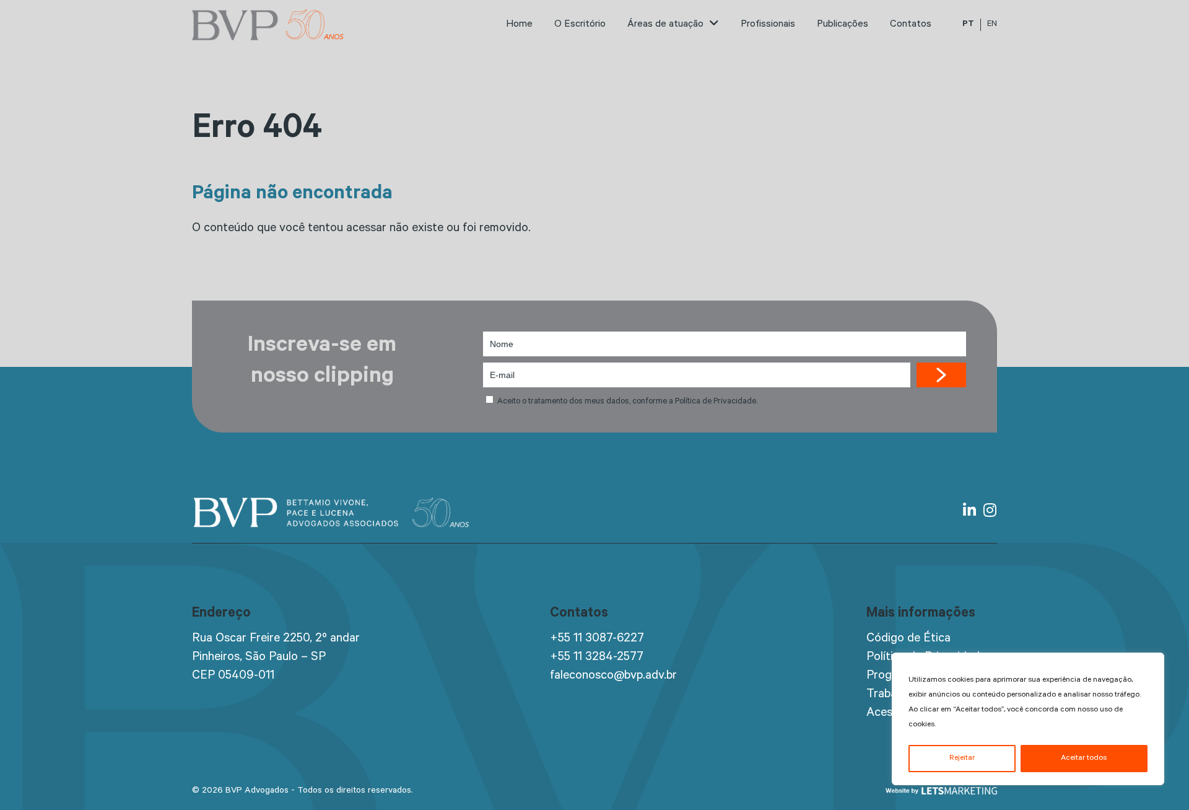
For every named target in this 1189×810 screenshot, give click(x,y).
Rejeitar (962, 758)
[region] (1028, 719)
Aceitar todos (1084, 758)
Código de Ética (908, 639)
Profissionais (768, 24)
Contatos (910, 24)
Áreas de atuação (666, 24)
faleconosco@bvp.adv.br (613, 677)
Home (519, 24)
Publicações (842, 24)
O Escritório (580, 24)
